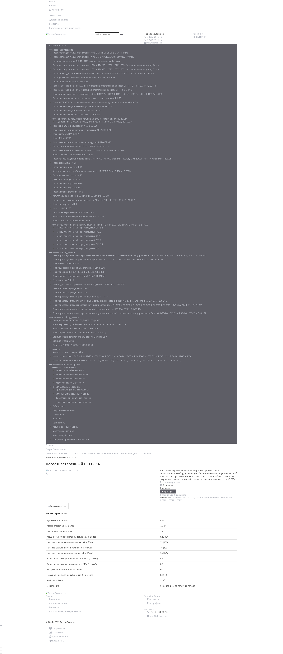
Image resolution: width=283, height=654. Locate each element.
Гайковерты (58, 406)
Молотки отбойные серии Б (70, 370)
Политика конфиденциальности (65, 28)
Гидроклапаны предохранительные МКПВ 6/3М (76, 114)
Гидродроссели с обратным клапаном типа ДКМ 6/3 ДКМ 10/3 (83, 77)
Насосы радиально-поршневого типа (71, 220)
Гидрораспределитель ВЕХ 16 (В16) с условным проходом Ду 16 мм (86, 61)
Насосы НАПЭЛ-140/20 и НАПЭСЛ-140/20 (72, 154)
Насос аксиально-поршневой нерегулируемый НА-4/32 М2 (81, 142)
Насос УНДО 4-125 (61, 208)
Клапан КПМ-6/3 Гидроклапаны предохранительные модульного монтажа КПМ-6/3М (95, 102)
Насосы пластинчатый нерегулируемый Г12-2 (78, 240)
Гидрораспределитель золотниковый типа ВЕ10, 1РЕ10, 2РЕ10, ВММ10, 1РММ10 (93, 56)
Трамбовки (58, 414)
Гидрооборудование (62, 49)
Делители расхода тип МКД (66, 179)
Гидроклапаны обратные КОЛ (67, 167)
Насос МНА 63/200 (61, 138)
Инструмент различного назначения (70, 439)
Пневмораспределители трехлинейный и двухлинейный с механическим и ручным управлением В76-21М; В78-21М (109, 300)
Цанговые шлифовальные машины (73, 402)
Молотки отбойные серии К (70, 382)
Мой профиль (154, 603)
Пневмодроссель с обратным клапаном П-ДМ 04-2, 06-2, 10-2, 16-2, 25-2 (88, 284)
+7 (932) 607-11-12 (153, 39)
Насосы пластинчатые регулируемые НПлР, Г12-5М (78, 216)
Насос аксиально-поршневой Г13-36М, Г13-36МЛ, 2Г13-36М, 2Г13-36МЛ (88, 150)
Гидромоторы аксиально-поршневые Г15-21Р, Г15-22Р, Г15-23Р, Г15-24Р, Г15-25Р (93, 200)
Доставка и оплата (58, 19)
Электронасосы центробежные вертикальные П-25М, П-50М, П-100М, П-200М (91, 171)
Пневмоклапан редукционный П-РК (70, 292)
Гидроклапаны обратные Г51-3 (68, 187)
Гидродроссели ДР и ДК (64, 162)
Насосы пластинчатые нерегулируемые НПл (78, 248)
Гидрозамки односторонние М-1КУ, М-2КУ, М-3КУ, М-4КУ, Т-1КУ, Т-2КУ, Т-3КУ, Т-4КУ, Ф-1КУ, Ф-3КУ (103, 73)
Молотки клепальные (63, 431)
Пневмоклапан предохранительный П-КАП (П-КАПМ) (78, 276)
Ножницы (57, 418)
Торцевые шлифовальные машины (73, 397)
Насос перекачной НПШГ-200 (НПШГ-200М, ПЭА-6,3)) (79, 332)
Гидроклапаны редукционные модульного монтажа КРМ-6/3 (82, 106)
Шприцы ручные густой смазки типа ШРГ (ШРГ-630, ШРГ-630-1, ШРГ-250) (89, 324)
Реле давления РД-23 (63, 280)
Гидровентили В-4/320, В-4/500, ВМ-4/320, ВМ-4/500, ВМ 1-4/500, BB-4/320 (94, 121)
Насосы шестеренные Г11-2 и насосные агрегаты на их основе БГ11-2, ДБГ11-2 (92, 89)
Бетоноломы (58, 422)
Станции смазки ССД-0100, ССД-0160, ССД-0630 (76, 320)
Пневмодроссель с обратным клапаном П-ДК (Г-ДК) (78, 267)
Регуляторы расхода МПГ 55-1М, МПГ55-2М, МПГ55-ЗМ (80, 195)
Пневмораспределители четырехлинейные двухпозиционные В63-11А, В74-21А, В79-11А (97, 309)
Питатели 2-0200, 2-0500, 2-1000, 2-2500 (72, 345)
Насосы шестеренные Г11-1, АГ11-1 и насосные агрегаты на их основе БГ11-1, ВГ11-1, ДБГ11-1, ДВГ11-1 (105, 85)
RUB (51, 1)
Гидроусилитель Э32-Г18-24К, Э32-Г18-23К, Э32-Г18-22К (80, 146)
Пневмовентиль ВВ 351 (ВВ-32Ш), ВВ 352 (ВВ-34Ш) (78, 271)
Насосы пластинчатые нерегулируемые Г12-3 (78, 231)
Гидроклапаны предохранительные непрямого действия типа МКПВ (86, 98)
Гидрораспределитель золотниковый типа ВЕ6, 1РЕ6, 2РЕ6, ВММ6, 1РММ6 (90, 52)
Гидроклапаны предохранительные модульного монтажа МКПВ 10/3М (91, 118)
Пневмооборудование (63, 252)
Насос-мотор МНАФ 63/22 (65, 134)
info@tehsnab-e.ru (154, 43)
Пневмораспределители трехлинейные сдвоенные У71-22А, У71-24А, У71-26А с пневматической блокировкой (107, 259)
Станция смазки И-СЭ (63, 340)
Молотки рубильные (62, 435)
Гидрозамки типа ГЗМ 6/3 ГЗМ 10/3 (70, 81)
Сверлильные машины (63, 410)
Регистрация (57, 9)
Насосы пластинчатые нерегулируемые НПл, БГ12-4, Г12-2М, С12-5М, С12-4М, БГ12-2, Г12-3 (102, 224)
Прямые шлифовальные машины (72, 389)
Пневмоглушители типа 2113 (67, 263)
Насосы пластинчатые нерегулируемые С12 (78, 236)
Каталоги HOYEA (57, 45)
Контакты (54, 23)
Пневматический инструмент (67, 364)
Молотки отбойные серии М (70, 378)
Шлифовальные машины (68, 386)
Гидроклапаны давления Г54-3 (67, 191)
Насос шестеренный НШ (64, 204)
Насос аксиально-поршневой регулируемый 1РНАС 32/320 (81, 130)
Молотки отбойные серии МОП (72, 374)
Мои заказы (153, 599)
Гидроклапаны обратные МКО (67, 183)
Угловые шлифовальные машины (72, 393)
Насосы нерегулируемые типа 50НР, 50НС (73, 212)
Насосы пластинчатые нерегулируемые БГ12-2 (79, 227)
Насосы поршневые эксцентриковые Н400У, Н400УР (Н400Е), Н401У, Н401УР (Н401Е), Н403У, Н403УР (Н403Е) (107, 94)
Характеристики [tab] (58, 506)
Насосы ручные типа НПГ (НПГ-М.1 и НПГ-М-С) (75, 328)
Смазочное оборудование (65, 317)
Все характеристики (170, 482)
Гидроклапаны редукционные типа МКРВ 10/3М (76, 110)
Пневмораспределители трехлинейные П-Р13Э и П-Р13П (80, 296)
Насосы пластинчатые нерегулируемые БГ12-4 (79, 244)
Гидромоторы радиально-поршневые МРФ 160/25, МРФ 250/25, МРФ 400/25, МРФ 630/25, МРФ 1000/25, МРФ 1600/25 (111, 158)
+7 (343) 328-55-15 (153, 36)
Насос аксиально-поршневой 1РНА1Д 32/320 (74, 125)
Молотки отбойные (66, 367)
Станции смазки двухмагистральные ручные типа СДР (79, 336)
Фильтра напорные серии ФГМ (67, 352)
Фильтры (56, 349)
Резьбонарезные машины (65, 426)
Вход (53, 5)
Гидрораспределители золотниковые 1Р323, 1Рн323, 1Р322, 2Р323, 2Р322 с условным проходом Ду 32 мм (105, 69)
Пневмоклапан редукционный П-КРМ (70, 288)
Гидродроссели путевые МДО (67, 175)
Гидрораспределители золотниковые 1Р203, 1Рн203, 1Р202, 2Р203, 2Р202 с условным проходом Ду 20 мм (105, 65)
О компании (55, 15)
